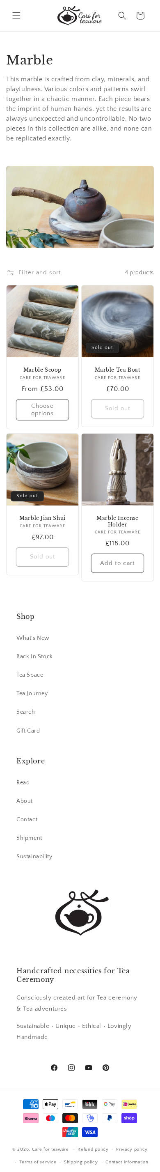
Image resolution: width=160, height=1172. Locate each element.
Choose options (42, 409)
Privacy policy (132, 1149)
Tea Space (29, 675)
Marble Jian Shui (42, 518)
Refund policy (93, 1149)
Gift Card (28, 731)
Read (23, 782)
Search (25, 712)
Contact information (126, 1162)
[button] (16, 16)
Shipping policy (81, 1162)
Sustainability (34, 856)
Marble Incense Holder (117, 521)
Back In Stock (34, 656)
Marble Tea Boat (118, 370)
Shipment (29, 838)
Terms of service (37, 1162)
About (24, 801)
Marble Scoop (42, 370)
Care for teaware (50, 1149)
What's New (33, 638)
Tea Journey (32, 693)
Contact (26, 819)
